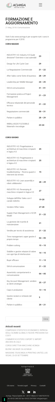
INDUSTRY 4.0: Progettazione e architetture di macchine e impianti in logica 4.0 (21, 149)
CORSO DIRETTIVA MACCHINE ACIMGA (22, 345)
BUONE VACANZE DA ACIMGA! (18, 349)
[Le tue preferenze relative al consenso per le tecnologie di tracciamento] (4, 399)
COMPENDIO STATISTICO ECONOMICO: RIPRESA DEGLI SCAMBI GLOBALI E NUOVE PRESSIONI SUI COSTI (27, 333)
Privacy (33, 386)
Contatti (42, 386)
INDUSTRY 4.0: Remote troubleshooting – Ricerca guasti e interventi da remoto (21, 172)
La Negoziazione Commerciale (19, 70)
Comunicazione (24, 28)
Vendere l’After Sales (15, 207)
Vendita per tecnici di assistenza (20, 230)
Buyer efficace (13, 260)
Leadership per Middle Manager (20, 82)
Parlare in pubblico (14, 118)
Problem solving (13, 245)
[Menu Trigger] (40, 4)
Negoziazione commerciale (18, 111)
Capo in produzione (15, 290)
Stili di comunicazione (16, 88)
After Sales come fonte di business (21, 76)
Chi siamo (10, 386)
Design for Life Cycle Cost (18, 64)
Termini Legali (22, 386)
